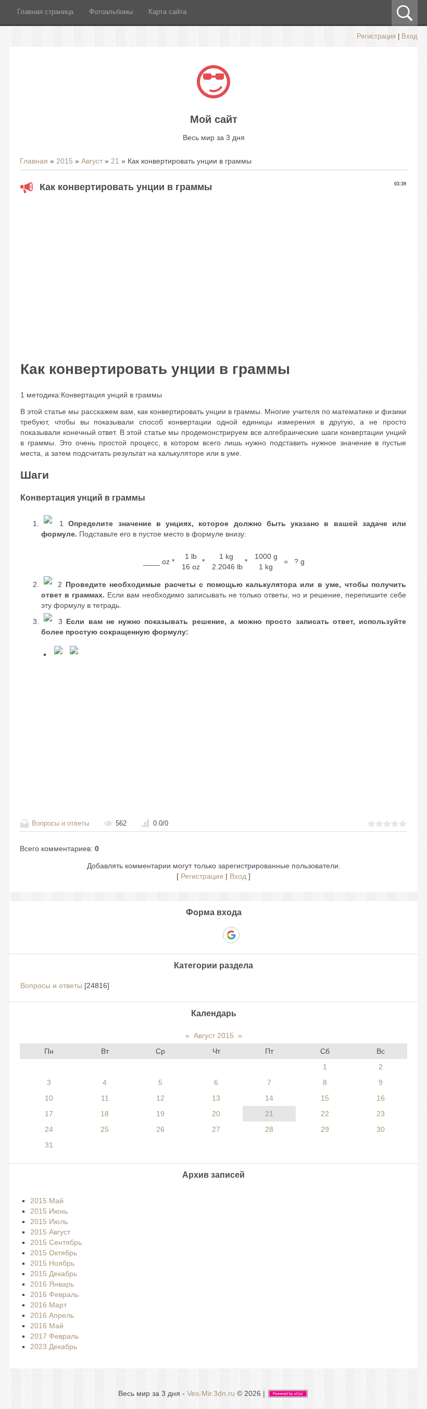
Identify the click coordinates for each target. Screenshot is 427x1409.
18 (105, 1113)
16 (380, 1098)
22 (325, 1113)
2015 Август (50, 1232)
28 (269, 1129)
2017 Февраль (54, 1336)
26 (160, 1129)
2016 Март (48, 1305)
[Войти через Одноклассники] (249, 935)
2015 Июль (49, 1221)
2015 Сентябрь (56, 1242)
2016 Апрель (52, 1315)
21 (115, 161)
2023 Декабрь (53, 1346)
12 (160, 1098)
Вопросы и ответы (60, 823)
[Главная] (213, 96)
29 (325, 1129)
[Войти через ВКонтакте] (195, 935)
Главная (34, 161)
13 (216, 1098)
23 (380, 1113)
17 (49, 1113)
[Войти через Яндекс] (213, 935)
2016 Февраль (54, 1294)
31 (49, 1145)
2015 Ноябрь (52, 1263)
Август (92, 161)
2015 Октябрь (53, 1253)
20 (216, 1113)
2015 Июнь (49, 1211)
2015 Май (47, 1200)
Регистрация (376, 36)
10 (49, 1098)
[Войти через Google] (231, 935)
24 (49, 1129)
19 (160, 1113)
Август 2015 (214, 1035)
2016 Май (47, 1325)
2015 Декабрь (53, 1273)
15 (325, 1098)
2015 (64, 161)
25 (105, 1129)
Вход (409, 36)
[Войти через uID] (177, 935)
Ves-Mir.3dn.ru (211, 1393)
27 (216, 1129)
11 (105, 1098)
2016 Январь (52, 1284)
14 (269, 1098)
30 (380, 1129)
